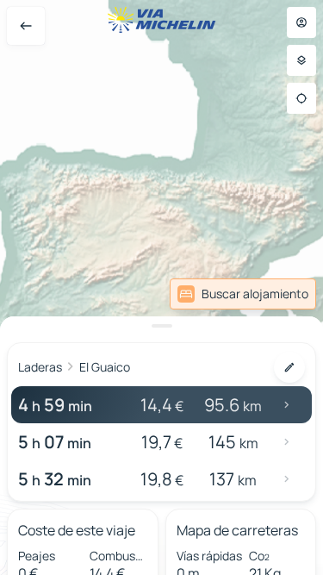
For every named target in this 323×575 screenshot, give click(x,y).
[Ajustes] (301, 60)
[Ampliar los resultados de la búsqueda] (161, 325)
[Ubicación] (301, 98)
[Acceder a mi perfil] (301, 22)
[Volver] (26, 26)
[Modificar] (289, 367)
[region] (161, 287)
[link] (243, 293)
